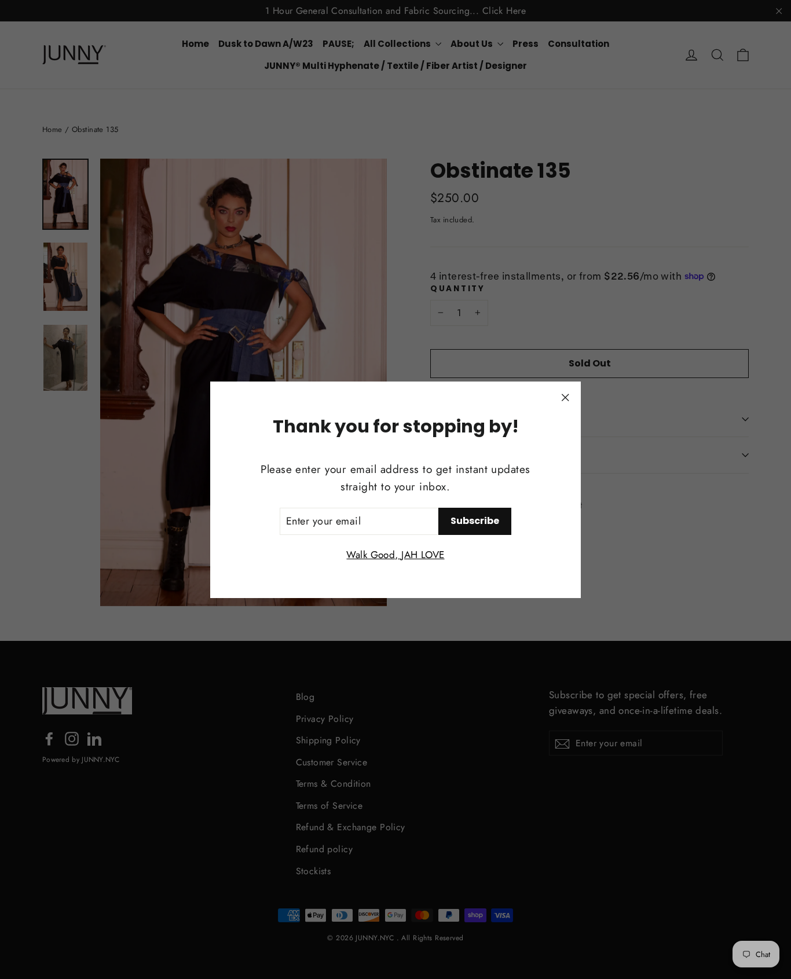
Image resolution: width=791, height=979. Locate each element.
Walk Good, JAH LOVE (395, 554)
